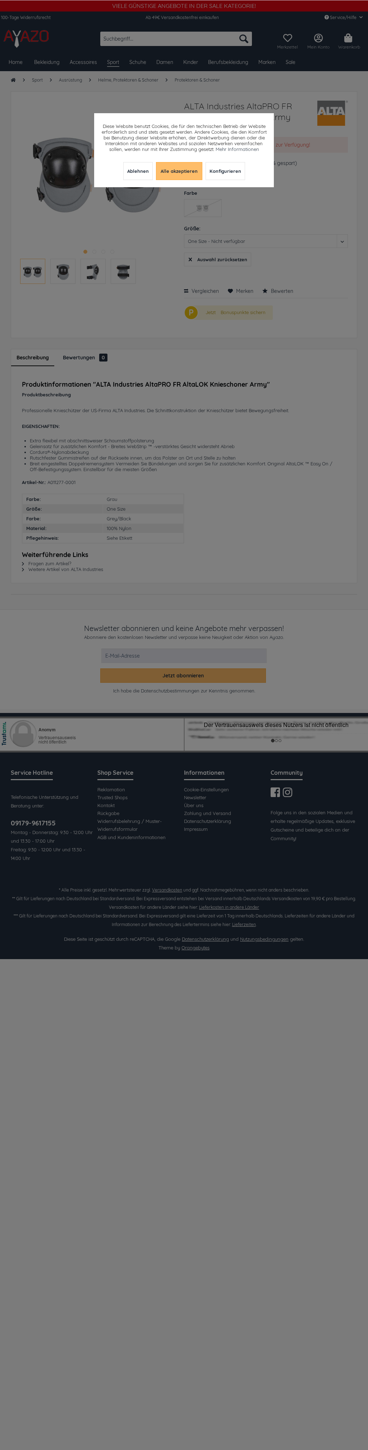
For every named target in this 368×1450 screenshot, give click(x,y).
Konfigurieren (225, 171)
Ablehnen (138, 171)
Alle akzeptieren (179, 171)
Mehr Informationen (237, 149)
